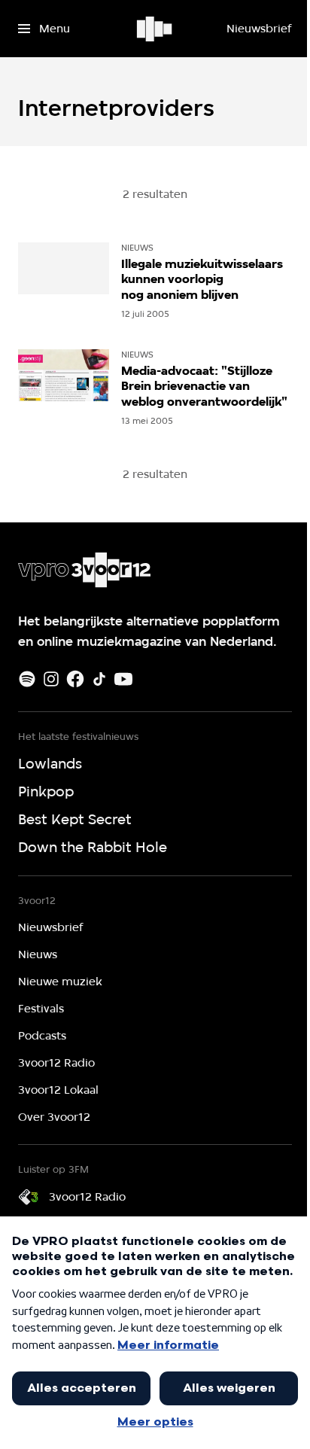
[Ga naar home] (155, 29)
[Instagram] (51, 679)
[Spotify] (27, 679)
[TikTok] (99, 679)
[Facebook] (75, 679)
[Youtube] (123, 679)
